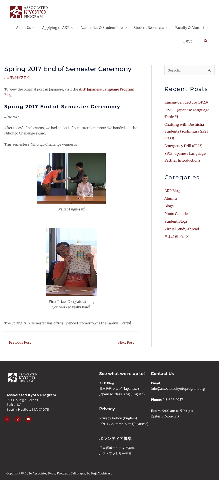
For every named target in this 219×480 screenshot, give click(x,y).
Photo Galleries (176, 214)
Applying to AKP (55, 27)
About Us (23, 27)
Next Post (128, 342)
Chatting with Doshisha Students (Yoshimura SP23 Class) (186, 131)
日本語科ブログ (18, 77)
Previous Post (18, 342)
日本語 (187, 41)
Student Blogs (176, 221)
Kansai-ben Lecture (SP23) (186, 102)
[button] (206, 41)
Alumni (170, 198)
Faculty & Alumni (189, 27)
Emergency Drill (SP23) (183, 146)
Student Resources (149, 27)
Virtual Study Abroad (181, 229)
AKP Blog (172, 190)
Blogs (169, 206)
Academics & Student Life (101, 27)
